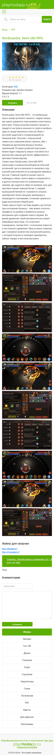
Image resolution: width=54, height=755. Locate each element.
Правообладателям (27, 747)
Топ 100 (27, 646)
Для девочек (27, 717)
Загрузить (12, 103)
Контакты (27, 744)
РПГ (16, 86)
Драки (27, 653)
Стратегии (27, 674)
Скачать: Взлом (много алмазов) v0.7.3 (29, 559)
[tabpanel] (27, 317)
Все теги (48, 740)
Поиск (47, 19)
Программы (27, 724)
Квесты (27, 710)
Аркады (27, 639)
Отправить (17, 624)
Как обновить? (9, 548)
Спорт (27, 667)
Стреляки (27, 660)
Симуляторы (27, 681)
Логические (27, 695)
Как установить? (11, 552)
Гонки (27, 688)
